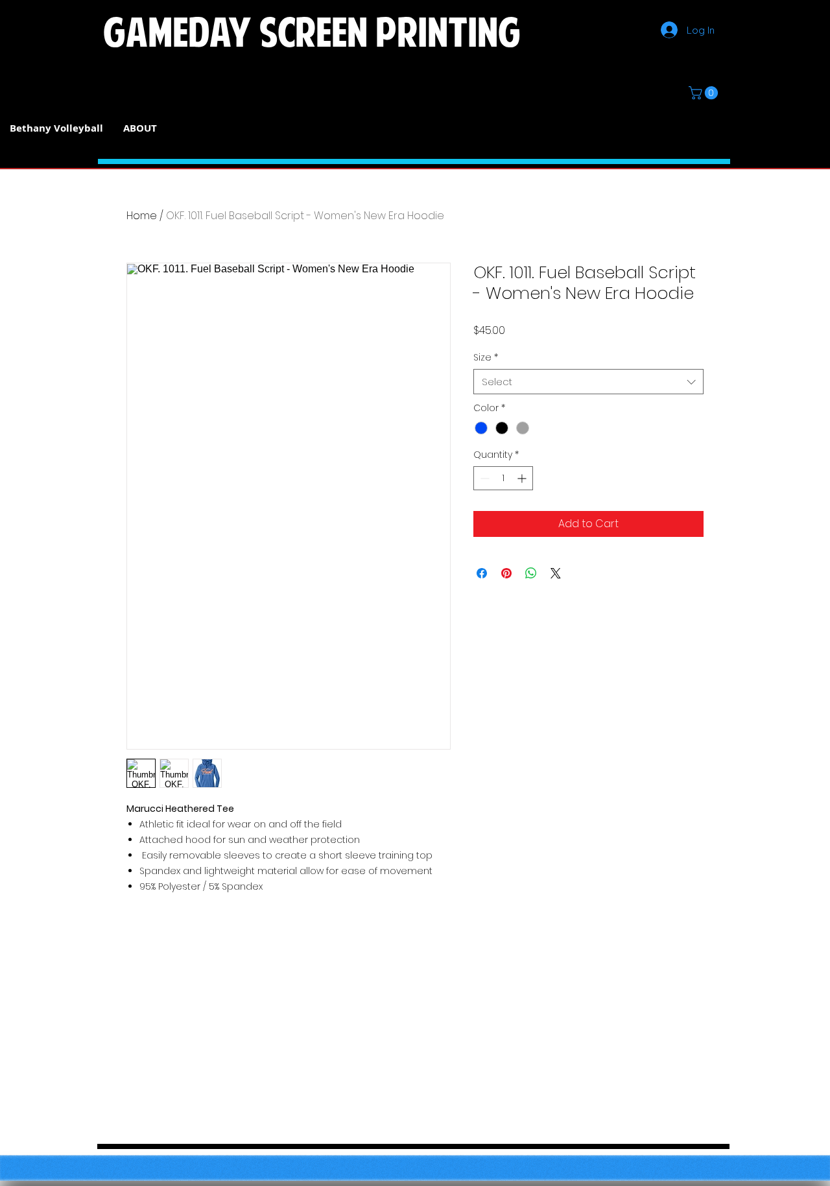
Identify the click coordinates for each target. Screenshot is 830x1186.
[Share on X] (555, 573)
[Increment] (523, 478)
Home (141, 215)
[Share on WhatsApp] (531, 573)
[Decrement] (483, 478)
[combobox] (588, 381)
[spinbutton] (503, 478)
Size (485, 357)
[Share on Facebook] (482, 573)
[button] (705, 92)
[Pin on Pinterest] (506, 573)
